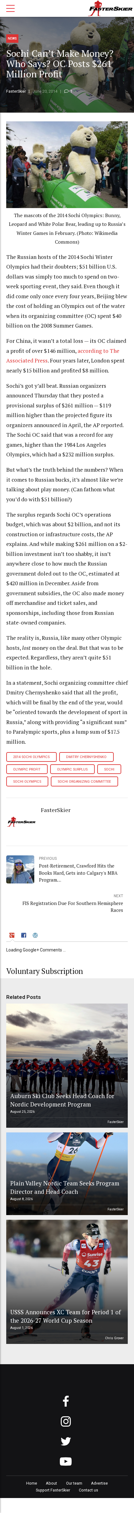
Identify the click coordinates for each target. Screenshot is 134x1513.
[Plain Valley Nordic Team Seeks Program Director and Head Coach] (66, 1173)
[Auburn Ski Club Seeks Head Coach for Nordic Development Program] (66, 1066)
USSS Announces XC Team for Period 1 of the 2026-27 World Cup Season (65, 1316)
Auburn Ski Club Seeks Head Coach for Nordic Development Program (62, 1100)
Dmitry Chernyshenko (86, 757)
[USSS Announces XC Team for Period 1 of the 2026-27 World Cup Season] (66, 1282)
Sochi (109, 769)
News (12, 38)
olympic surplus (72, 769)
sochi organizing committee (84, 782)
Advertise (99, 1483)
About (51, 1483)
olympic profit (27, 769)
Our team (74, 1483)
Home (31, 1483)
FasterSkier (16, 91)
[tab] (12, 936)
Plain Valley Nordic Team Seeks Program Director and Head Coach (64, 1187)
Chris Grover (114, 1338)
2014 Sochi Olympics (31, 757)
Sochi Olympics (27, 782)
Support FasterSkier (53, 1490)
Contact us (88, 1490)
